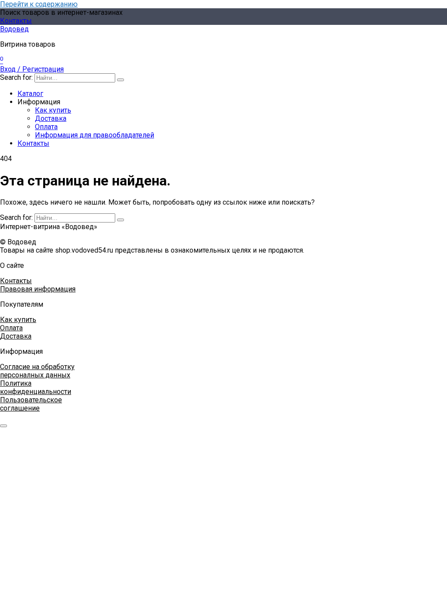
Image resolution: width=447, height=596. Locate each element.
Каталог (30, 93)
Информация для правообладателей (94, 135)
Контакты (16, 21)
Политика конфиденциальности (35, 387)
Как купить (53, 110)
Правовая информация (38, 289)
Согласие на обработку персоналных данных (37, 371)
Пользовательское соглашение (31, 404)
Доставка (50, 118)
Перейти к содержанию (39, 4)
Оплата (46, 127)
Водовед (14, 29)
